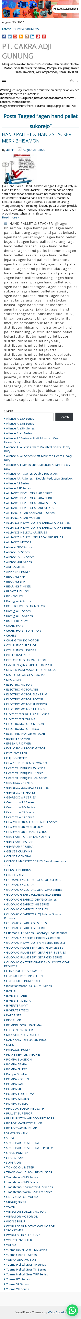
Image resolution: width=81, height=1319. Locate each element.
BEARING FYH (15, 576)
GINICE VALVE (15, 875)
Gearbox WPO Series (20, 807)
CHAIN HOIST (15, 626)
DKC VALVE (13, 679)
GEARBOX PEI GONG (20, 792)
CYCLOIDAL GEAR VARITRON (26, 660)
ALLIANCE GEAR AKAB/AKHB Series (30, 513)
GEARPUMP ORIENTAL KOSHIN (28, 837)
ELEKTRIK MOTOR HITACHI (25, 733)
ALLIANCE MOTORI (19, 542)
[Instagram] (27, 36)
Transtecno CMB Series (22, 1177)
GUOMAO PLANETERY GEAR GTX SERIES (34, 957)
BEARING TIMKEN (18, 586)
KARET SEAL (14, 1015)
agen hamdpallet (38, 228)
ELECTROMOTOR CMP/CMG (25, 724)
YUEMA (11, 1245)
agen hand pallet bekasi (53, 232)
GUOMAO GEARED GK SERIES (26, 928)
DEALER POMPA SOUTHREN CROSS (31, 670)
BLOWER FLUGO (17, 591)
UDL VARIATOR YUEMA (22, 1197)
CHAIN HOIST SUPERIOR (23, 630)
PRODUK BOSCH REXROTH (25, 1108)
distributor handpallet (43, 386)
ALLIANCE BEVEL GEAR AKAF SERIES (31, 503)
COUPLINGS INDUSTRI (22, 650)
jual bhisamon (50, 390)
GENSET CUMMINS (19, 851)
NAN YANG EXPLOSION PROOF (27, 1040)
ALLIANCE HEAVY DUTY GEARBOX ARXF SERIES (38, 527)
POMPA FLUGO (16, 1069)
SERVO (11, 1138)
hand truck (26, 390)
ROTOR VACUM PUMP (21, 1128)
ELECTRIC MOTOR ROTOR (24, 699)
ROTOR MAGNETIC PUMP (24, 1123)
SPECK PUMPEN (17, 1153)
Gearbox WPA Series (20, 802)
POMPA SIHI (14, 1089)
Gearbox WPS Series (20, 812)
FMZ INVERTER (16, 753)
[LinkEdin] (32, 36)
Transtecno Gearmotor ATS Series (29, 1187)
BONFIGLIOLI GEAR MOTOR (25, 606)
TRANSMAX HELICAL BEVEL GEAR (29, 1172)
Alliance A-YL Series (19, 433)
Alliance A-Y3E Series (20, 423)
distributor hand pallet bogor (43, 336)
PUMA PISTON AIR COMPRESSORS (30, 1118)
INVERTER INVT (17, 1005)
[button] (72, 1310)
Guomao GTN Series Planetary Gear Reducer (36, 933)
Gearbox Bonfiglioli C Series (24, 773)
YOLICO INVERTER (19, 1240)
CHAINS (11, 635)
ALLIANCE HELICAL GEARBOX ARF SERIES (34, 537)
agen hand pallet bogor (24, 237)
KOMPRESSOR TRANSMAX (24, 1025)
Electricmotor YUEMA (20, 719)
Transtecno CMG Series (22, 1182)
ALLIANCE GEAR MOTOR (23, 518)
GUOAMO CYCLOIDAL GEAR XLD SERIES (33, 880)
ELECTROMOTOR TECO (22, 729)
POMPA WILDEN (17, 1099)
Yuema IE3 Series (18, 1279)
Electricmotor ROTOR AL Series (27, 714)
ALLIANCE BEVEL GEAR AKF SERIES (30, 508)
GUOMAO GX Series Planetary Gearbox (33, 938)
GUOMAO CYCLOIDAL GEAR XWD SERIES (34, 890)
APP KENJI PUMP (18, 572)
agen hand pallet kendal (24, 264)
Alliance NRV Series (19, 547)
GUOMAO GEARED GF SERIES (26, 923)
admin (10, 150)
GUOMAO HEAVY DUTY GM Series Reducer (35, 942)
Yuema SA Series (17, 1284)
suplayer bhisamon (35, 399)
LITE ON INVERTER (19, 1030)
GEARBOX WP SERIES (21, 797)
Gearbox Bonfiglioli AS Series (25, 768)
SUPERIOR (13, 1162)
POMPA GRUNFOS (26, 29)
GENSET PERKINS (18, 870)
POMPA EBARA (16, 1064)
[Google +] (15, 36)
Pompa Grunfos (16, 1074)
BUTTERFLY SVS (17, 621)
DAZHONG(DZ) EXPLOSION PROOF (30, 665)
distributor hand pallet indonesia (32, 345)
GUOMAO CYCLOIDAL (21, 885)
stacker (10, 399)
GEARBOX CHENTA (19, 783)
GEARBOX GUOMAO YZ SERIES (27, 787)
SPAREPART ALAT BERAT (23, 1143)
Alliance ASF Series (18, 488)
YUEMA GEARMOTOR (21, 1259)
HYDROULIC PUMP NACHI (24, 981)
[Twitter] (9, 36)
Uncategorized (16, 1202)
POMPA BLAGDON (19, 1059)
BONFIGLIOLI (15, 596)
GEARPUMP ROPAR (19, 841)
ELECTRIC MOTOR (19, 684)
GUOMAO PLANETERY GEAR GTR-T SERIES (36, 952)
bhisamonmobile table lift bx (39, 323)
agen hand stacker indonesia (42, 304)
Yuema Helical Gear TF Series (26, 1264)
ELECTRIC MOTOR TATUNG (25, 709)
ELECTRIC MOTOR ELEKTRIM (26, 694)
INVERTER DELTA (18, 1000)
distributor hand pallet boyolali (31, 341)
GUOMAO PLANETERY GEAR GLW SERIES (34, 947)
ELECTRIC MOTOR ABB (22, 689)
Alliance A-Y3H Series (20, 428)
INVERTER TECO (17, 1010)
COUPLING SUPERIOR (21, 645)
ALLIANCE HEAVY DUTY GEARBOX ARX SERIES (38, 522)
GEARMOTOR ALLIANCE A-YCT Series (32, 822)
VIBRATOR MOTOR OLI (22, 1216)
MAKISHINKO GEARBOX (22, 1035)
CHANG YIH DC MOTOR (22, 640)
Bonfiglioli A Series (18, 601)
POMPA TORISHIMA (20, 1094)
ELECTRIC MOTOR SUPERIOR (26, 704)
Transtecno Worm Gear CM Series (29, 1192)
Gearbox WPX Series (20, 817)
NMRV (10, 1045)
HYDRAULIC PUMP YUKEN (24, 976)
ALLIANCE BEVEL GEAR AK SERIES (29, 493)
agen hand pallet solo (53, 282)
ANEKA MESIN (15, 567)
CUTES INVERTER (18, 655)
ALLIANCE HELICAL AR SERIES (26, 532)
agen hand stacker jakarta (26, 309)
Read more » (10, 217)
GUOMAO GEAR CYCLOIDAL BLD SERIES (33, 894)
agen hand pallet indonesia (41, 250)
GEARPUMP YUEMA (19, 846)
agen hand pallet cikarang (43, 241)
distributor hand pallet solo (27, 354)
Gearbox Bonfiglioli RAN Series (27, 778)
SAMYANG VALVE (17, 1133)
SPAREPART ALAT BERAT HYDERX (29, 1148)
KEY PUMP (13, 1020)
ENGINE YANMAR (18, 738)
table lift (62, 399)
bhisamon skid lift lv (55, 313)
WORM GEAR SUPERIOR (23, 1235)
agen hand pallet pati (57, 273)
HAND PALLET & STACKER (31, 223)
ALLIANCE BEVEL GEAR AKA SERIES (30, 498)
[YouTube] (44, 36)
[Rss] (21, 36)
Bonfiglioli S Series (18, 611)
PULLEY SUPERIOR (19, 1113)
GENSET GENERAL (18, 856)
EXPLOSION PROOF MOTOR (26, 748)
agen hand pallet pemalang (29, 277)
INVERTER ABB (16, 995)
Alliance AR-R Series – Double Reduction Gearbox (39, 478)
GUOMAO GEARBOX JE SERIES (27, 909)
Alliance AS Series (17, 483)
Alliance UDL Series (19, 562)
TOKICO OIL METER (20, 1167)
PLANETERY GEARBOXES (23, 1054)
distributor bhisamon (22, 327)
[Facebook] (4, 36)
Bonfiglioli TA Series (19, 616)
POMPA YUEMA (17, 1103)
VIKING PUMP (16, 1221)
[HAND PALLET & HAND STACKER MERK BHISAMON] (40, 169)
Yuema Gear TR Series (21, 1255)
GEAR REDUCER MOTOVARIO (26, 763)
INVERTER (13, 991)
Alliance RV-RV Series (20, 557)
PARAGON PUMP (18, 1049)
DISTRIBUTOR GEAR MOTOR (26, 675)
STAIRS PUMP (15, 1157)
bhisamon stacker (19, 318)
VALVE (10, 1206)
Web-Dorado (57, 1312)
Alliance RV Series (18, 552)
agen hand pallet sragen (24, 286)
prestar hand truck (42, 395)
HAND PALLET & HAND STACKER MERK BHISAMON (37, 137)
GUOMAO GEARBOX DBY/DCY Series (31, 899)
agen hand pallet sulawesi (44, 291)
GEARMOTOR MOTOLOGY (24, 827)
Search (8, 411)
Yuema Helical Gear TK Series (26, 1269)
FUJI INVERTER (16, 758)
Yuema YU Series (17, 1289)
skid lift (67, 395)
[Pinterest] (38, 36)
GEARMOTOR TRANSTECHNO (27, 832)
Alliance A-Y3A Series (20, 418)
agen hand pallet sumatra (26, 295)
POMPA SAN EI (16, 1084)
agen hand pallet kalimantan (42, 259)
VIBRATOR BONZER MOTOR (26, 1211)
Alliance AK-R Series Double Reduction (32, 473)
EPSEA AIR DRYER (18, 743)
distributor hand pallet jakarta (30, 350)
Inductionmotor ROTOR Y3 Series (29, 986)
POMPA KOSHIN (17, 1079)
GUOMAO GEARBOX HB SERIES (28, 904)
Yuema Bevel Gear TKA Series (26, 1250)
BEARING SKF (15, 581)
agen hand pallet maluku (38, 268)
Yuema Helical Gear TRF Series (27, 1274)
